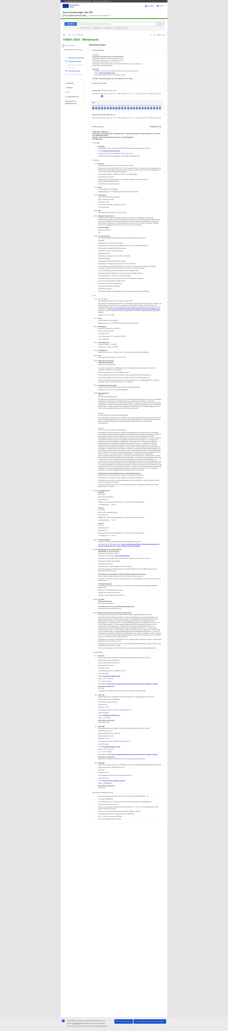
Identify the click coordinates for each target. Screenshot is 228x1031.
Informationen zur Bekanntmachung (70, 102)
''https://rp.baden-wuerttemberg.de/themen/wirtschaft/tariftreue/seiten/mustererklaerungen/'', (133, 309)
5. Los (67, 92)
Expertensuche (108, 28)
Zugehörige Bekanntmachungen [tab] (73, 49)
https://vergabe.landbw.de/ (122, 555)
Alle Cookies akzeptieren (124, 1021)
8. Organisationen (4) (72, 96)
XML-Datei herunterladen (76, 57)
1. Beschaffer (69, 83)
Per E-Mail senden (74, 71)
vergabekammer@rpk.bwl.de (111, 715)
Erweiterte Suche (97, 28)
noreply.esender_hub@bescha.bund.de (114, 780)
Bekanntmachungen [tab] (69, 45)
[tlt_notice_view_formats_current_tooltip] (160, 127)
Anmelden (151, 6)
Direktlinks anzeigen (74, 61)
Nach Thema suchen (120, 28)
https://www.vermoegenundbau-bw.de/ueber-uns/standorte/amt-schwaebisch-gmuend (133, 684)
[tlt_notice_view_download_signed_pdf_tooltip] (102, 96)
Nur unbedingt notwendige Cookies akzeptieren (150, 1021)
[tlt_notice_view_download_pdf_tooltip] (93, 108)
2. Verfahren (69, 87)
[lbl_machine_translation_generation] (115, 115)
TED (64, 35)
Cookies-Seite (76, 1023)
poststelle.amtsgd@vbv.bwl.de (106, 73)
